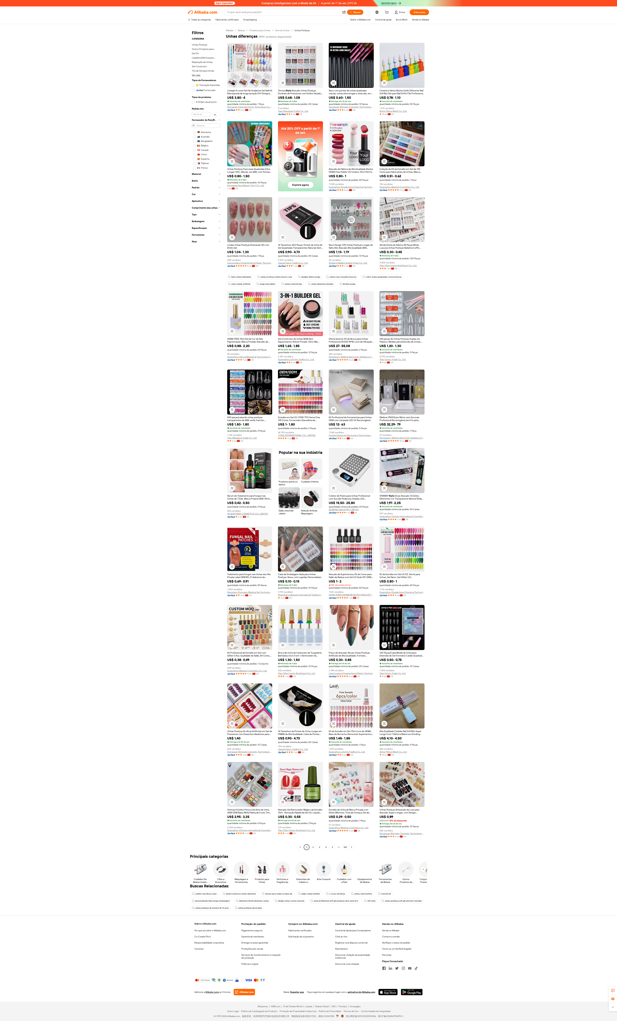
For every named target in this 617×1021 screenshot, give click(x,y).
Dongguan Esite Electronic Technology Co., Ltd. (249, 107)
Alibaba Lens (212, 992)
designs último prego (310, 277)
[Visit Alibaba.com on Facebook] (384, 968)
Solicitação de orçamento (301, 936)
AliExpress (263, 1006)
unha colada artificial (240, 284)
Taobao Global (322, 1006)
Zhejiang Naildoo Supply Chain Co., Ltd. (348, 263)
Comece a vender (391, 936)
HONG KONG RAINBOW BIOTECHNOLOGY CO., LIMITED (351, 595)
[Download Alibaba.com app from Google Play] (412, 992)
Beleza (241, 30)
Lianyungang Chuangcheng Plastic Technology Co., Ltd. (249, 263)
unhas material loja (293, 284)
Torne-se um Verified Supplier (397, 949)
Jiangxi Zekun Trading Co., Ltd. (293, 263)
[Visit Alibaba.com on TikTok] (416, 968)
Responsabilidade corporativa (209, 942)
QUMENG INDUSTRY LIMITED (344, 509)
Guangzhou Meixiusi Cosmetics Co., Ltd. (399, 187)
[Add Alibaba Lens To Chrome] (244, 992)
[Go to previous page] (300, 847)
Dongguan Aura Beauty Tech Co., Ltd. (245, 185)
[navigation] (206, 439)
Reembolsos (341, 949)
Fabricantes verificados (300, 930)
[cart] (387, 12)
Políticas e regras (249, 964)
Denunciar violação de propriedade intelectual (352, 956)
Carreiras (199, 949)
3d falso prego (349, 284)
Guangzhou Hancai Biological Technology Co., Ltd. (249, 357)
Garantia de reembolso (252, 936)
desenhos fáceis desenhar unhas (254, 901)
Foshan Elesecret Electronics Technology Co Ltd (351, 435)
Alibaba (229, 30)
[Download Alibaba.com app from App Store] (388, 992)
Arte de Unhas (282, 30)
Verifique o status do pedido (396, 942)
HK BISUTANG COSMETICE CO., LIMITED (247, 514)
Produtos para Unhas (259, 30)
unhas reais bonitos (363, 894)
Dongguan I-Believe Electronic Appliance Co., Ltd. (351, 357)
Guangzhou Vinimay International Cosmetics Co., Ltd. (402, 516)
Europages (355, 1006)
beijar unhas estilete (310, 894)
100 (345, 847)
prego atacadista (267, 284)
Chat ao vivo (341, 936)
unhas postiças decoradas (250, 908)
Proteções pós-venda (252, 949)
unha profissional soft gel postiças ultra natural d (336, 901)
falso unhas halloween (241, 277)
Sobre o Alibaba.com (205, 923)
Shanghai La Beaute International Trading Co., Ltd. (300, 595)
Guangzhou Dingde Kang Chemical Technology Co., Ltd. (351, 187)
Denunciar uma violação (347, 964)
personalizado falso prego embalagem (212, 901)
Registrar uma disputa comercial (351, 942)
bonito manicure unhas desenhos (241, 894)
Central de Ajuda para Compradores (353, 930)
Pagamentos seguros (252, 930)
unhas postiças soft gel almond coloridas (403, 901)
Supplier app (297, 992)
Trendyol (342, 1006)
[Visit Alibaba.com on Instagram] (403, 968)
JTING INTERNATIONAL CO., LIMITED (297, 435)
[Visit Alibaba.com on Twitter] (397, 968)
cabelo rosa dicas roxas (206, 894)
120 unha (371, 901)
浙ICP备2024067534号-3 (390, 1016)
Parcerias (386, 955)
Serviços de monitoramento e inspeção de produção (261, 956)
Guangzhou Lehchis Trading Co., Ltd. (296, 359)
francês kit (386, 894)
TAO (333, 1006)
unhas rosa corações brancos (343, 277)
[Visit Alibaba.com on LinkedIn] (390, 968)
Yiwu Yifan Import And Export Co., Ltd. (398, 265)
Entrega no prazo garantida (254, 942)
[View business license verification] (337, 1016)
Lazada (308, 1006)
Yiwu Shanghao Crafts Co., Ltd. (293, 111)
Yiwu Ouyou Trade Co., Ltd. (393, 359)
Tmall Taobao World (292, 1006)
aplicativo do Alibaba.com (361, 992)
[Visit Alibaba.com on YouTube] (410, 968)
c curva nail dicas (337, 894)
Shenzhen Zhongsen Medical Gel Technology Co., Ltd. (249, 592)
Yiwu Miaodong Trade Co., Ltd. (242, 438)
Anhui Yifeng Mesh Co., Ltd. (393, 111)
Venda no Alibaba (390, 930)
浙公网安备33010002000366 (361, 1016)
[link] (613, 990)
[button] (344, 12)
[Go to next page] (351, 847)
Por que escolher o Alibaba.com (210, 930)
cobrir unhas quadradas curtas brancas (384, 277)
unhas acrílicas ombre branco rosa (276, 277)
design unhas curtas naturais (291, 901)
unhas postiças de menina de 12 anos (212, 908)
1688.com (275, 1006)
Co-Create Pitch (202, 936)
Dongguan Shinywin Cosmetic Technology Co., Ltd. (351, 107)
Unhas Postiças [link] (302, 30)
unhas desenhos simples (322, 284)
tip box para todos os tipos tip (278, 894)
